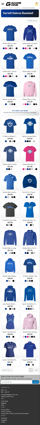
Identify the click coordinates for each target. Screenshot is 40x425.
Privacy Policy (5, 409)
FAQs (2, 405)
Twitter (3, 422)
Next (36, 370)
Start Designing (10, 38)
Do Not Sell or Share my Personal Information (15, 413)
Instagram (4, 420)
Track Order (4, 401)
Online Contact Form (7, 396)
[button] (3, 4)
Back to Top (7, 370)
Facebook (4, 418)
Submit (35, 382)
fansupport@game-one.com (9, 394)
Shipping (3, 403)
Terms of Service (6, 411)
